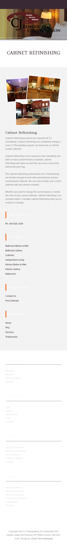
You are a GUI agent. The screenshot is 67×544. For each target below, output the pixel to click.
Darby (9, 411)
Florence (9, 381)
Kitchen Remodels (15, 447)
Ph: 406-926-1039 (14, 224)
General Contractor (15, 495)
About (8, 323)
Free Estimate (12, 300)
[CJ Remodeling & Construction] (33, 31)
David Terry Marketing (42, 538)
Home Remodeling (15, 491)
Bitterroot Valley (13, 378)
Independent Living (14, 260)
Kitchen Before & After (15, 264)
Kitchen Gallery (12, 269)
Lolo (8, 407)
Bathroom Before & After (17, 246)
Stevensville (12, 414)
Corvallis (10, 421)
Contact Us (10, 296)
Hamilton (9, 374)
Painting (10, 462)
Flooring (10, 505)
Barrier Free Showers (16, 498)
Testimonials (11, 337)
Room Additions (13, 454)
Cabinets (9, 255)
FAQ (7, 327)
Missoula (9, 371)
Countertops (12, 502)
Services (9, 332)
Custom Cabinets (14, 458)
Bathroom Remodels (16, 451)
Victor (8, 418)
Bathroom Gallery (13, 250)
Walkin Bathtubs (14, 487)
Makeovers (10, 274)
